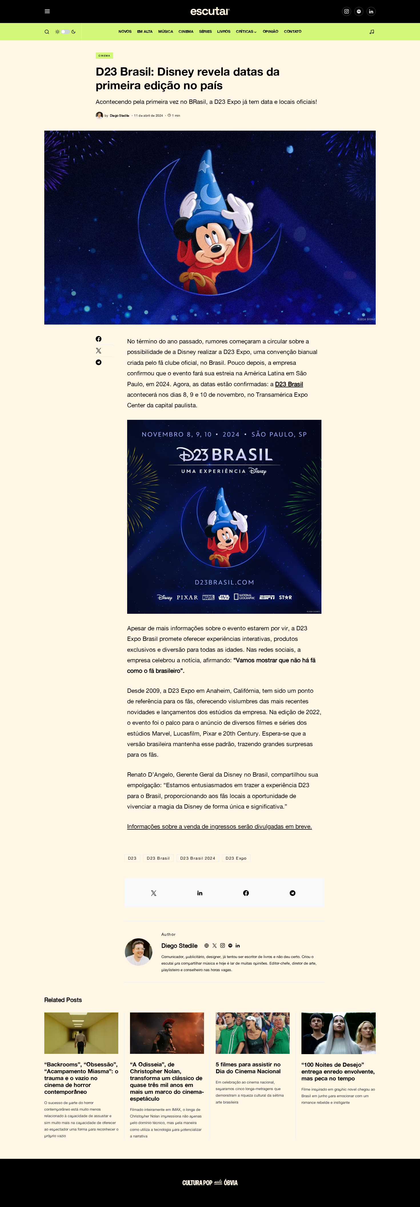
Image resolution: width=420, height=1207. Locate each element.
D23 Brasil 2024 (198, 858)
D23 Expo (236, 858)
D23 (132, 858)
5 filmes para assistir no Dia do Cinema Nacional (249, 1067)
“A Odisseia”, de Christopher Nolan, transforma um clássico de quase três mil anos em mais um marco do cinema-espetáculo (167, 1081)
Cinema (104, 55)
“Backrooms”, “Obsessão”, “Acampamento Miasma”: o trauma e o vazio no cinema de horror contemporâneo (81, 1078)
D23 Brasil (289, 383)
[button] (47, 11)
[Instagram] (346, 11)
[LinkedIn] (371, 11)
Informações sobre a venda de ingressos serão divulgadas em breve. (219, 826)
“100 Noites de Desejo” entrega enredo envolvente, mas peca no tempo (338, 1071)
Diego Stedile (179, 945)
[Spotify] (358, 11)
